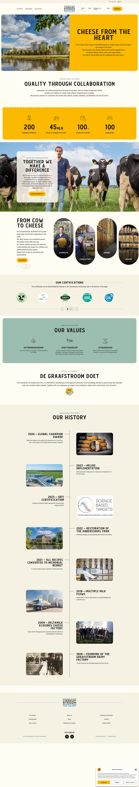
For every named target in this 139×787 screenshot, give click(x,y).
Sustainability (28, 9)
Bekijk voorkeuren (130, 782)
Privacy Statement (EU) (101, 736)
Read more (22, 260)
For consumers (112, 1)
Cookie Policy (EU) (112, 736)
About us (82, 8)
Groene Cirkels (106, 723)
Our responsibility (37, 194)
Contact (117, 9)
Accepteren (104, 782)
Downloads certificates (106, 715)
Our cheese (20, 9)
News (89, 8)
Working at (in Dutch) (97, 8)
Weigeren (117, 782)
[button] (136, 769)
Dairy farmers (38, 9)
